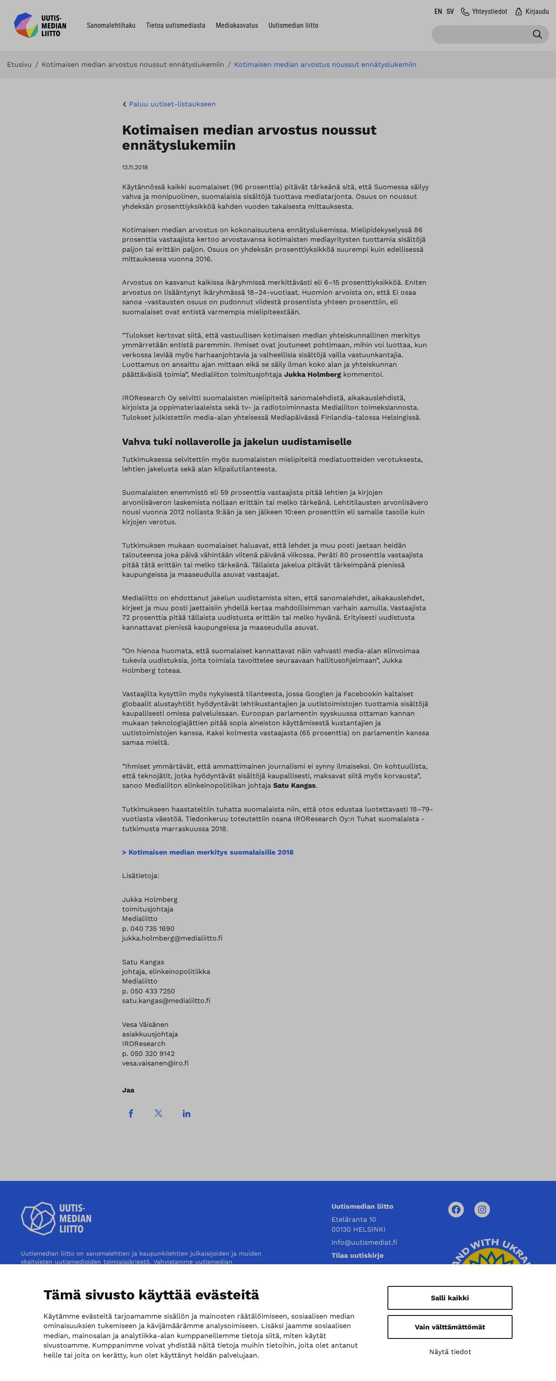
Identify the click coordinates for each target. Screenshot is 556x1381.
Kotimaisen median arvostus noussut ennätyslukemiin (133, 64)
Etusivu (19, 64)
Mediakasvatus (237, 25)
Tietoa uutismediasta (175, 25)
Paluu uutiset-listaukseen (172, 104)
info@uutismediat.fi (364, 1242)
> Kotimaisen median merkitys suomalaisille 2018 (208, 852)
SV (450, 11)
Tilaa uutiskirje (357, 1255)
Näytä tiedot (450, 1352)
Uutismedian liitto (293, 25)
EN (438, 11)
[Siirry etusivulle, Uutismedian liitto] (40, 25)
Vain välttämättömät (450, 1327)
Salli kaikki (450, 1298)
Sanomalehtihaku (111, 25)
